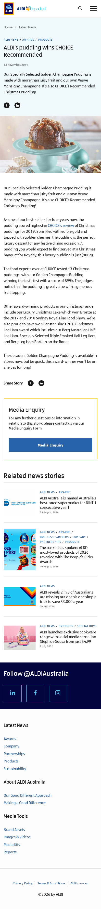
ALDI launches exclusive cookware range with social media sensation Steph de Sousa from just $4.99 (68, 637)
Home (8, 27)
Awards (28, 39)
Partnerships (50, 542)
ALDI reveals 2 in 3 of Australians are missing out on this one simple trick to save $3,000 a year (68, 597)
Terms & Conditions (51, 883)
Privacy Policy (23, 883)
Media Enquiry (50, 445)
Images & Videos (17, 837)
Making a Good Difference (25, 802)
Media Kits (12, 844)
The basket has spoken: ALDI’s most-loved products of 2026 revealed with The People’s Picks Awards (66, 554)
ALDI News (11, 39)
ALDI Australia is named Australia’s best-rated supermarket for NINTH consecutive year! (68, 503)
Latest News (27, 27)
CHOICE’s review (61, 225)
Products (45, 39)
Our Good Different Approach (27, 795)
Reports (10, 852)
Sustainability (15, 768)
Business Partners (54, 537)
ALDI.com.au (79, 883)
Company (79, 537)
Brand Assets (14, 829)
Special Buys (87, 626)
